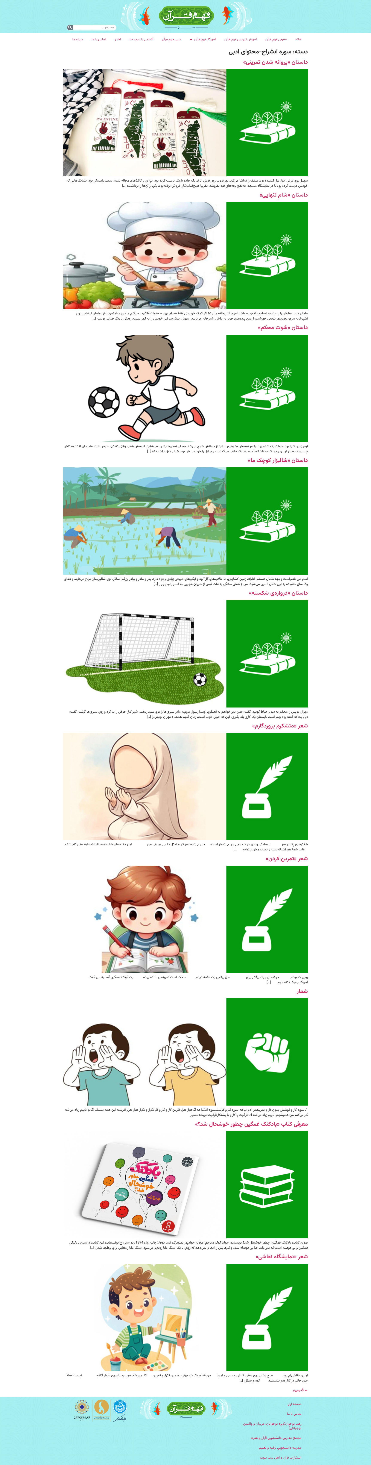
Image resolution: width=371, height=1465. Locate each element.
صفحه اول (294, 1404)
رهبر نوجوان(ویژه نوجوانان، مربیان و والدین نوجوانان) (272, 1426)
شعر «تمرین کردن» (287, 858)
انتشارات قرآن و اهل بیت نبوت (280, 1457)
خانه (298, 39)
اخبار (118, 39)
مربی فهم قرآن (171, 39)
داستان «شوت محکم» (283, 327)
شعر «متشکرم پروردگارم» (280, 726)
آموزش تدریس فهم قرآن (240, 39)
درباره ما (77, 39)
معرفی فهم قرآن (276, 39)
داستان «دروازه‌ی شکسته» (278, 593)
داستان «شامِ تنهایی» (284, 195)
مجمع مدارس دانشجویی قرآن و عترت (276, 1438)
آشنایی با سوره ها (141, 39)
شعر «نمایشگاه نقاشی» (282, 1257)
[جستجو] (70, 27)
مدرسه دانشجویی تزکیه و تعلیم (280, 1448)
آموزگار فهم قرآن (205, 39)
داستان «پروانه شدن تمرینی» (275, 62)
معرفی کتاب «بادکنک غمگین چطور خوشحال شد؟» (251, 1124)
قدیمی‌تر (300, 1390)
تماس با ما (99, 39)
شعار (302, 991)
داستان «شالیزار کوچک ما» (278, 460)
